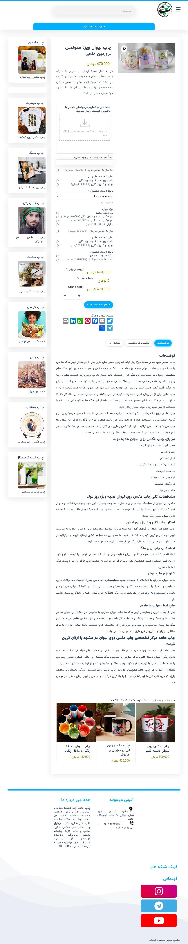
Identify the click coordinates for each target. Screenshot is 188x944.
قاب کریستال (151, 676)
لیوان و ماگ (98, 316)
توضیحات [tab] (163, 343)
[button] (124, 48)
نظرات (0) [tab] (114, 343)
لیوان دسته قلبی (150, 657)
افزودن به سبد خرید (99, 305)
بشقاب (137, 676)
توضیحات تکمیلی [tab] (139, 343)
